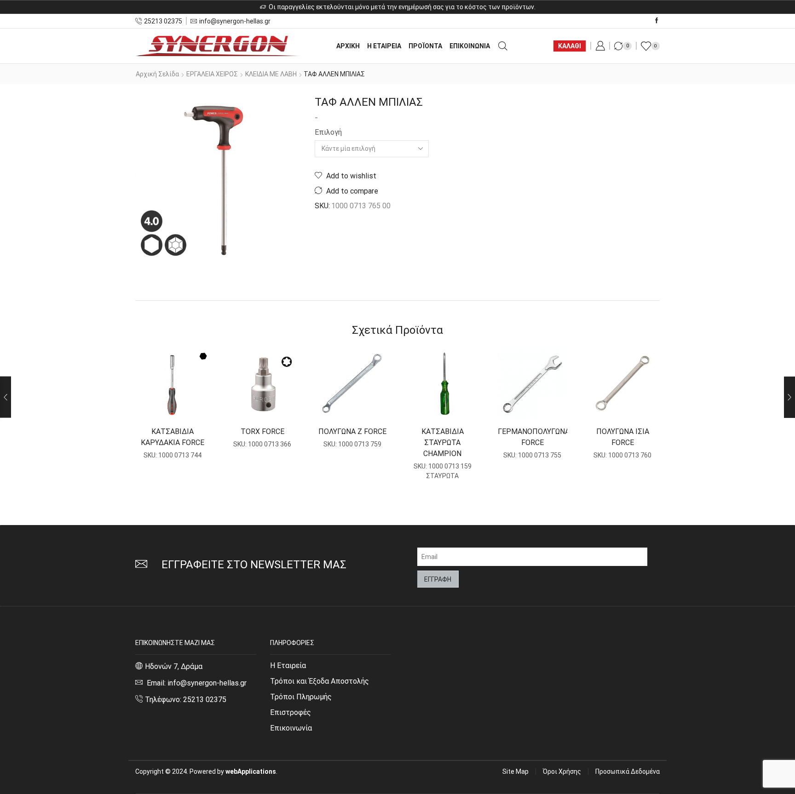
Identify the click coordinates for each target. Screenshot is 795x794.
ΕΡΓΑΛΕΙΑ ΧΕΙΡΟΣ (212, 74)
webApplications (250, 771)
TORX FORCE (262, 431)
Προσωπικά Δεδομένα (627, 771)
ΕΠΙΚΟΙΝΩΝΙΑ (469, 46)
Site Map (515, 771)
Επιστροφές (290, 712)
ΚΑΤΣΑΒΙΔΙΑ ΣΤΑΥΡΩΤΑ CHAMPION (442, 442)
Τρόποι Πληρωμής (301, 696)
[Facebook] (657, 20)
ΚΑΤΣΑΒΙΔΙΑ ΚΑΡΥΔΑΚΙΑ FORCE (172, 437)
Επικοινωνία (291, 728)
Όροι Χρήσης (562, 771)
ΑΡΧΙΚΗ (348, 46)
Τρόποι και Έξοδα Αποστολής (319, 681)
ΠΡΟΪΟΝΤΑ (425, 46)
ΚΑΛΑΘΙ (569, 46)
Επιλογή (328, 132)
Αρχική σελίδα (157, 74)
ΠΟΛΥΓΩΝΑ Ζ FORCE (352, 431)
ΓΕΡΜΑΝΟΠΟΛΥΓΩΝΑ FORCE (533, 437)
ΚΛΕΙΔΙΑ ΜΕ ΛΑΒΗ (271, 74)
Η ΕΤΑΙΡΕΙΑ (384, 46)
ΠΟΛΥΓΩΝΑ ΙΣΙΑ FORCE (622, 437)
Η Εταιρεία (288, 665)
